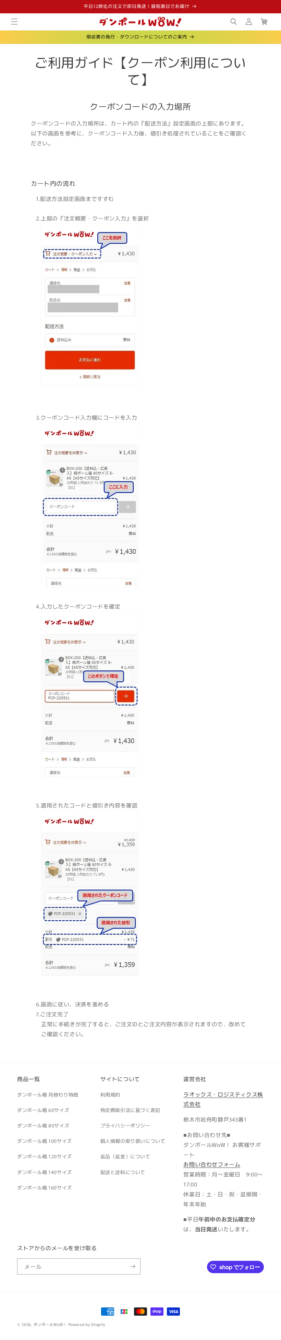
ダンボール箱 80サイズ (43, 1125)
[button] (14, 21)
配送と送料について (122, 1172)
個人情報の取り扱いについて (133, 1140)
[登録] (132, 1266)
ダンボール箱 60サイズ (43, 1109)
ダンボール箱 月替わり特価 (47, 1094)
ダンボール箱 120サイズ (44, 1156)
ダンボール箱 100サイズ (44, 1140)
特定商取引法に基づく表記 (130, 1109)
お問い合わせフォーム (211, 1164)
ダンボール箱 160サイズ (44, 1187)
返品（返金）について (125, 1156)
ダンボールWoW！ (50, 1324)
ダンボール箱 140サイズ (44, 1172)
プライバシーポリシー (125, 1125)
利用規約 (110, 1094)
